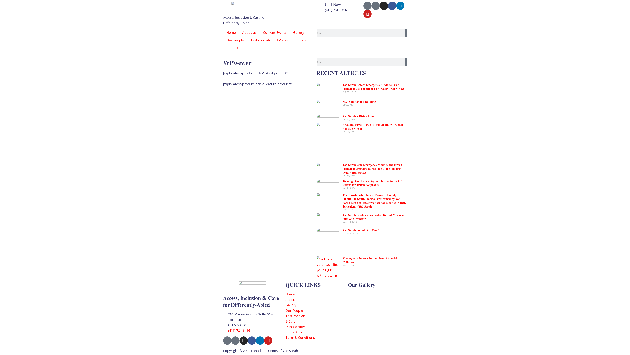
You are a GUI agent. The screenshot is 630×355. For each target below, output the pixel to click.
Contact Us (234, 47)
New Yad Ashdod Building (359, 102)
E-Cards (283, 40)
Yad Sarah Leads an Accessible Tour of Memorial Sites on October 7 (374, 217)
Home (231, 32)
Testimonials (260, 40)
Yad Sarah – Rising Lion (358, 116)
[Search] (406, 33)
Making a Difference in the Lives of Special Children (370, 260)
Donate (301, 40)
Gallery (298, 32)
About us (249, 32)
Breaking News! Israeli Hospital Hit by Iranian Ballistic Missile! (373, 126)
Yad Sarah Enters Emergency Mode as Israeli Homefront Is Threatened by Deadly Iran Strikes (373, 87)
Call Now (333, 4)
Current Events (275, 32)
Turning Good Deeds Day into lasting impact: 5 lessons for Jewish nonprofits (372, 183)
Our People (235, 40)
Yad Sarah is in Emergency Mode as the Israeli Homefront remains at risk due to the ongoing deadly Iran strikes (372, 169)
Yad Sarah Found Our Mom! (361, 230)
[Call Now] (321, 6)
